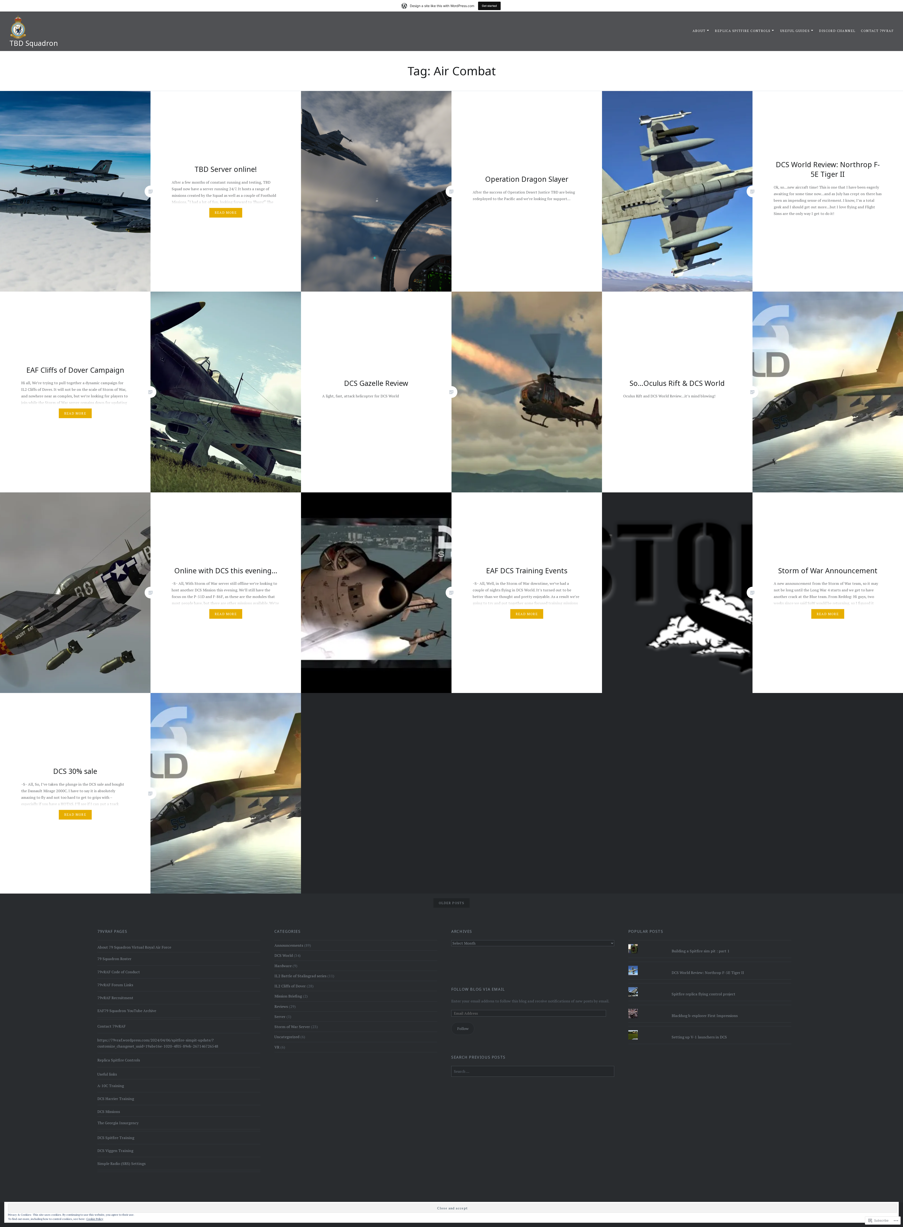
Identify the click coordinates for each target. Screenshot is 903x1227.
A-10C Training (110, 1085)
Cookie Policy (94, 1219)
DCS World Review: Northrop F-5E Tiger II (708, 972)
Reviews (281, 1006)
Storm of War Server (292, 1026)
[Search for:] (532, 1071)
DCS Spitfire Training (115, 1137)
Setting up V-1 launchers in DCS (699, 1037)
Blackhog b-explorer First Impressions (705, 1015)
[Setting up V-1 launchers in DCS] (709, 1030)
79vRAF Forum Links (115, 984)
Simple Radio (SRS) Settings (121, 1163)
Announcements (288, 945)
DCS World (283, 955)
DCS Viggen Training (115, 1150)
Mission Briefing (288, 996)
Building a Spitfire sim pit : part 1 (700, 951)
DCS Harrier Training (115, 1098)
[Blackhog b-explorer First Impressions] (709, 1009)
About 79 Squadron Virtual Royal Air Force (134, 947)
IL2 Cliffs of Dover (290, 986)
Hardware (283, 965)
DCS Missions (108, 1111)
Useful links (107, 1074)
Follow (463, 1028)
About (699, 30)
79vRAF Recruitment (115, 997)
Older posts (451, 903)
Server (279, 1016)
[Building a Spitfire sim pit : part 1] (709, 944)
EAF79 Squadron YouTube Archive (126, 1010)
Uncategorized (286, 1036)
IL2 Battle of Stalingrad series (300, 975)
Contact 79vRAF (877, 30)
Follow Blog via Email (478, 989)
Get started (489, 6)
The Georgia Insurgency (118, 1122)
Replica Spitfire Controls (742, 30)
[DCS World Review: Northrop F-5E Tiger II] (709, 966)
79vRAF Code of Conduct (118, 971)
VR (276, 1047)
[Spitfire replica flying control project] (709, 987)
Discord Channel (837, 30)
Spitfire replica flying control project (703, 994)
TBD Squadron (33, 43)
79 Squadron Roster (114, 958)
